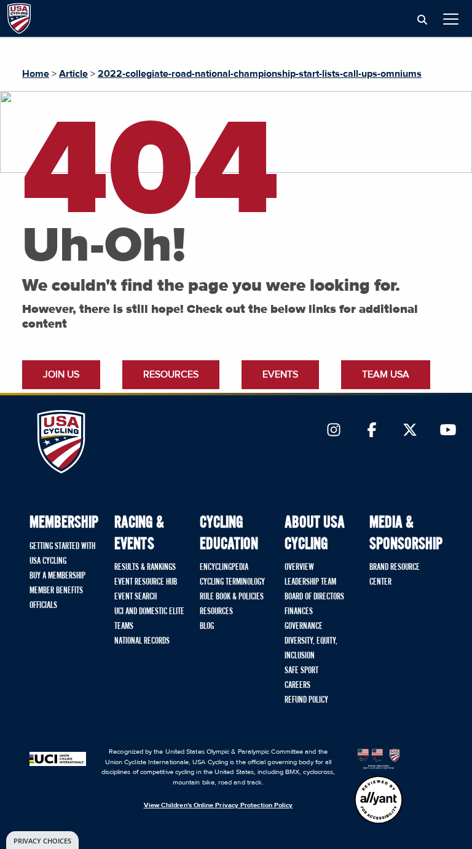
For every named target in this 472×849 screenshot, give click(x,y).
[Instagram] (333, 431)
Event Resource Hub (145, 582)
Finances (299, 611)
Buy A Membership (57, 576)
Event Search (135, 597)
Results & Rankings (145, 567)
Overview (299, 567)
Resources (171, 374)
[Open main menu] (450, 18)
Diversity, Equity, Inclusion (311, 648)
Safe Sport (301, 670)
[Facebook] (372, 431)
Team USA (385, 374)
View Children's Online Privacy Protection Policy (218, 805)
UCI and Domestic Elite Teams (149, 619)
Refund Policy (306, 700)
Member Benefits (56, 590)
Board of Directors (314, 597)
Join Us (61, 374)
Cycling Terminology (232, 582)
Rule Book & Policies (232, 597)
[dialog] (42, 840)
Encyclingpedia (224, 567)
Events (280, 374)
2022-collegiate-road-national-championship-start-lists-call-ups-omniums (260, 74)
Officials (43, 605)
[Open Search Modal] (422, 20)
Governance (304, 626)
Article (73, 74)
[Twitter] (410, 431)
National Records (142, 641)
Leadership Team (310, 582)
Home (35, 74)
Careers (297, 685)
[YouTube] (448, 431)
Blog (207, 626)
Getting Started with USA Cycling (62, 554)
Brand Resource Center (394, 574)
